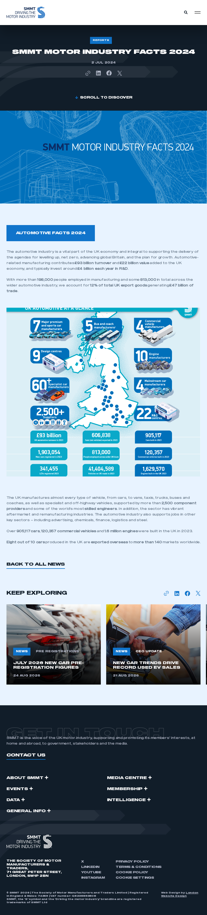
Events (17, 789)
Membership (125, 789)
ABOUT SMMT (24, 778)
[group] (53, 644)
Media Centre (127, 778)
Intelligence (126, 800)
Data (13, 800)
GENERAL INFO (26, 811)
